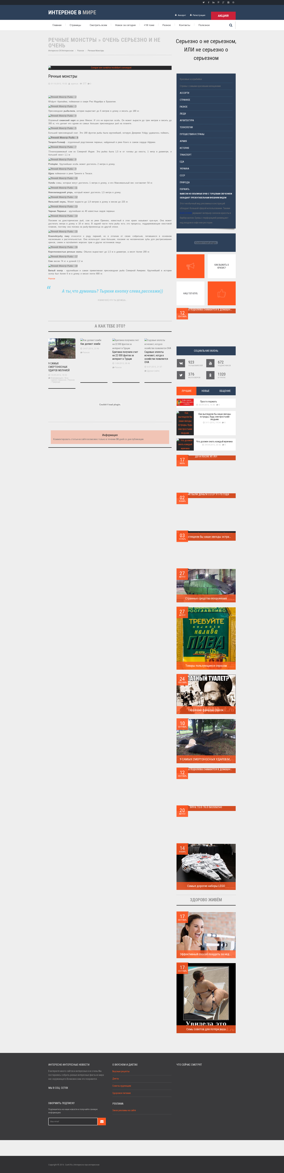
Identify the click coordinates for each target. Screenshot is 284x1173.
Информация (57, 378)
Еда (182, 161)
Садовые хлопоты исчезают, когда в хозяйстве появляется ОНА (156, 357)
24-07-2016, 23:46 (91, 348)
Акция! (223, 15)
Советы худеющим (121, 1086)
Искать (231, 25)
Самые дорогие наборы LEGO (206, 886)
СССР (182, 175)
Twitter (203, 2)
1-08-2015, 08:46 (122, 363)
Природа (56, 382)
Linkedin (213, 2)
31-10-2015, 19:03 (59, 84)
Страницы (75, 25)
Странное (185, 100)
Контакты (184, 25)
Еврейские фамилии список (206, 710)
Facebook (208, 2)
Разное (167, 25)
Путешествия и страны (192, 134)
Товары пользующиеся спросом (206, 666)
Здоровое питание (121, 1093)
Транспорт (185, 154)
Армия (183, 141)
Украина (184, 168)
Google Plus (223, 2)
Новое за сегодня (125, 25)
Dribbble (233, 2)
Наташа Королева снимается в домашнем (207, 309)
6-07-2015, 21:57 (154, 367)
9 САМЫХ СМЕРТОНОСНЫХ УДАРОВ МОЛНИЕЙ (59, 367)
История (184, 148)
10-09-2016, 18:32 (59, 375)
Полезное (204, 25)
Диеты (115, 1078)
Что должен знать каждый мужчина (214, 441)
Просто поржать (208, 401)
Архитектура (187, 120)
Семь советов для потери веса (206, 1029)
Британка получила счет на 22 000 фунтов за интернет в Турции (125, 355)
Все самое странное (59, 379)
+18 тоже (149, 25)
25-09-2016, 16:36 (207, 405)
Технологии (186, 127)
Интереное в (72, 12)
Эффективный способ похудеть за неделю (207, 954)
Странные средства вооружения (206, 598)
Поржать (184, 189)
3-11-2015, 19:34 (213, 422)
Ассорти (184, 93)
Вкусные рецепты (121, 1071)
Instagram (228, 2)
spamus (74, 84)
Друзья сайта (153, 371)
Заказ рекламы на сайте (124, 1110)
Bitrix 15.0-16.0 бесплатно (206, 807)
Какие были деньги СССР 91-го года (206, 494)
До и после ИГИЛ (206, 456)
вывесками (186, 213)
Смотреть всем (98, 25)
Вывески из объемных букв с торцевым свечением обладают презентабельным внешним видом (206, 196)
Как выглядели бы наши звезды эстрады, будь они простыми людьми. (215, 417)
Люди (183, 113)
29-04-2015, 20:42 (213, 445)
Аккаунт (182, 15)
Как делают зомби (90, 343)
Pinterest (218, 2)
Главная (56, 25)
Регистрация (199, 15)
